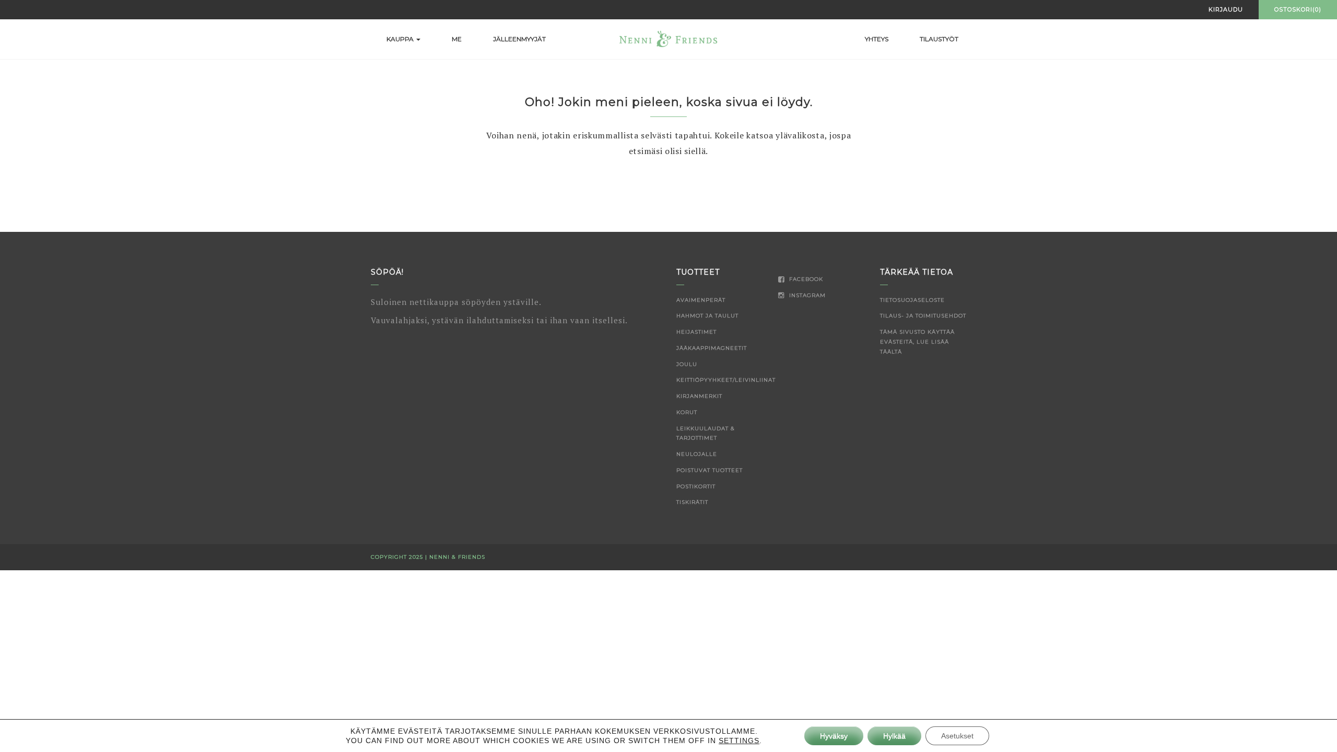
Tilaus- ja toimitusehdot (923, 315)
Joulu (686, 364)
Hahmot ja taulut (707, 315)
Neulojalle (696, 454)
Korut (686, 412)
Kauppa (400, 39)
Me (457, 39)
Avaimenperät (700, 300)
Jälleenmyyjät (519, 39)
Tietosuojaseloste (912, 300)
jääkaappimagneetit (711, 348)
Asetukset (957, 736)
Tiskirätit (692, 502)
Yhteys (876, 39)
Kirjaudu (1226, 9)
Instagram (806, 295)
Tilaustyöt (939, 39)
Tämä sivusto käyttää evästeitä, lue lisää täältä (917, 341)
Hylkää (894, 736)
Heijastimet (696, 331)
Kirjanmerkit (699, 396)
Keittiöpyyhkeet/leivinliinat (726, 380)
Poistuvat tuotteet (709, 470)
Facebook (805, 279)
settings (739, 740)
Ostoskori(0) (1297, 9)
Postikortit (696, 486)
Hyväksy (834, 736)
